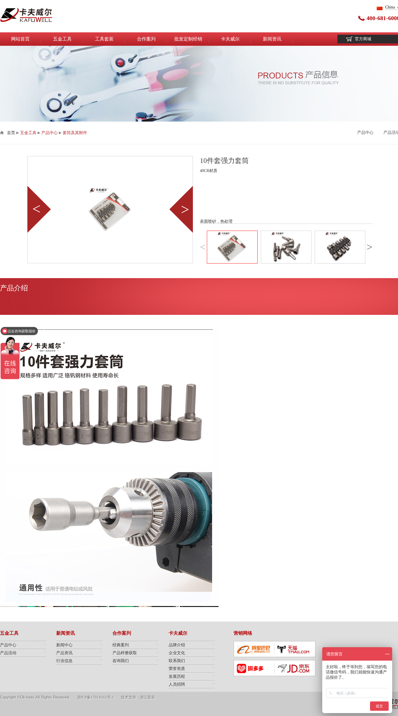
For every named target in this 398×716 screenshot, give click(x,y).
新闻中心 (64, 645)
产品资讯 (64, 653)
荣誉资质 (177, 668)
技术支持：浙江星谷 (138, 697)
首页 (11, 133)
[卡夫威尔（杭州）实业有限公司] (26, 16)
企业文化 (177, 653)
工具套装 (104, 38)
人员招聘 (177, 684)
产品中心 (49, 133)
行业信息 (64, 661)
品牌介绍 (177, 645)
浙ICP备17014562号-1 (95, 697)
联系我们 (177, 661)
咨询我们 (120, 661)
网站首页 (20, 38)
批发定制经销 (188, 38)
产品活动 (8, 653)
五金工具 (62, 38)
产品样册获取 (124, 653)
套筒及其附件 (75, 133)
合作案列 (146, 38)
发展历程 (177, 676)
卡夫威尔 (230, 38)
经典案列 (120, 645)
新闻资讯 (272, 38)
